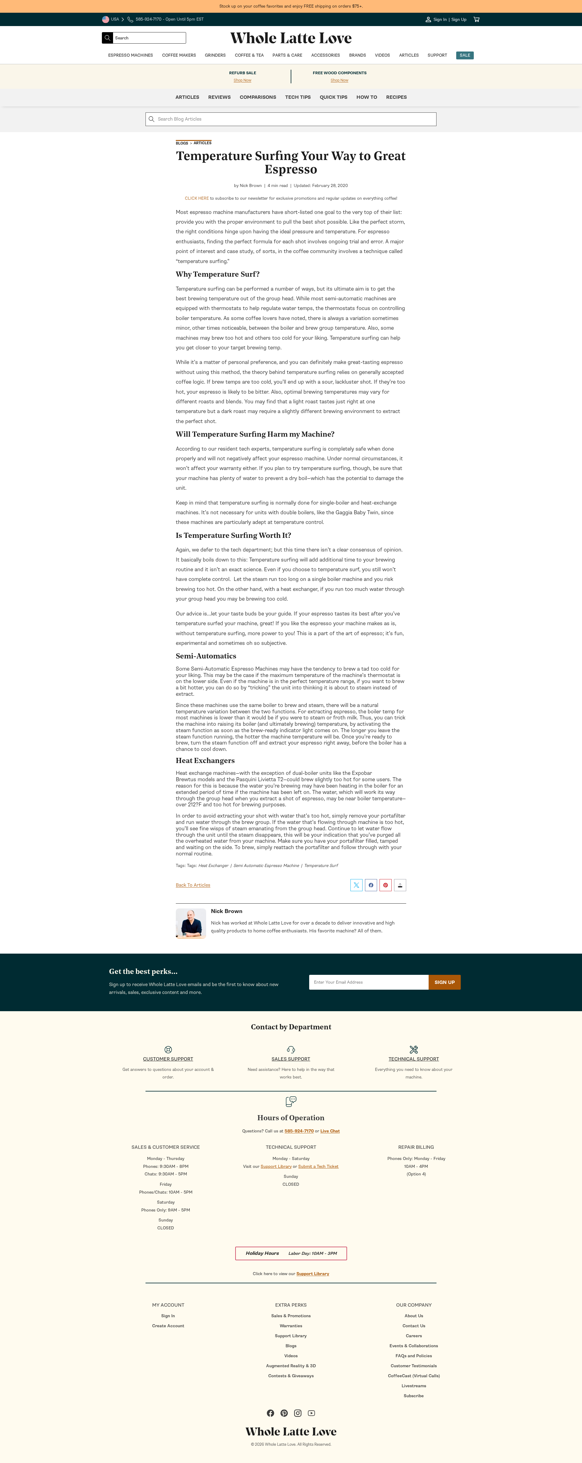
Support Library (276, 1166)
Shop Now (242, 80)
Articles (187, 97)
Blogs (291, 1345)
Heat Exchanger (213, 865)
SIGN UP (445, 982)
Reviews (219, 97)
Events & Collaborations (414, 1345)
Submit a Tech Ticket (318, 1166)
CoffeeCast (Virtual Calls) (414, 1375)
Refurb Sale (242, 73)
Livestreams (414, 1385)
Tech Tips (298, 97)
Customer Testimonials (414, 1365)
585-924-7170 (299, 1131)
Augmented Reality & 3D (291, 1365)
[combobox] (149, 38)
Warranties (291, 1325)
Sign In (168, 1315)
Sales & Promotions (291, 1315)
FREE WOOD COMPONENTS (339, 73)
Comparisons (258, 97)
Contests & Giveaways (291, 1375)
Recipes (396, 97)
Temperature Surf (321, 865)
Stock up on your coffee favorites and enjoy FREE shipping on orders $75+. (291, 6)
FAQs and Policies (414, 1355)
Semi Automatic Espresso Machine (266, 865)
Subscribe (414, 1395)
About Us (414, 1315)
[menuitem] (168, 1316)
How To (366, 97)
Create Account (168, 1325)
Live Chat (330, 1131)
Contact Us (414, 1325)
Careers (414, 1335)
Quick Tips (333, 97)
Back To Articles (193, 885)
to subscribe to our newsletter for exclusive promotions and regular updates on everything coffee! (291, 198)
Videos (291, 1355)
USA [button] (113, 20)
